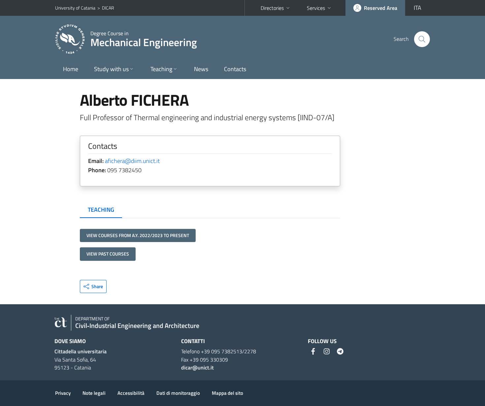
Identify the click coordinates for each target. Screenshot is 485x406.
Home (70, 69)
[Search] (422, 39)
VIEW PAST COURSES (107, 253)
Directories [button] (272, 8)
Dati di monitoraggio (178, 393)
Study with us (111, 69)
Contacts (235, 69)
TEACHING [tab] (101, 209)
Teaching (161, 69)
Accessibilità (131, 393)
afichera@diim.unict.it (132, 160)
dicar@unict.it (197, 367)
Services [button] (316, 8)
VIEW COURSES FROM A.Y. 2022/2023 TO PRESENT (137, 235)
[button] (93, 286)
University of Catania (75, 7)
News (201, 69)
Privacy (63, 393)
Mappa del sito (227, 393)
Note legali (94, 393)
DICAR (108, 7)
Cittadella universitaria (80, 351)
